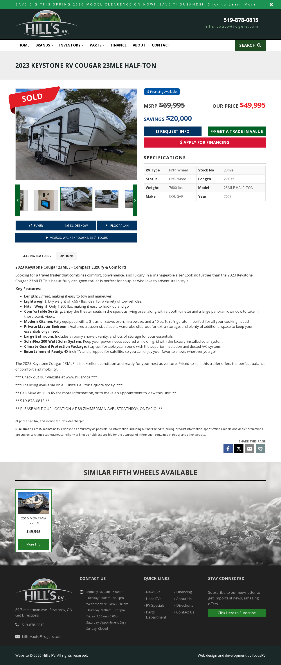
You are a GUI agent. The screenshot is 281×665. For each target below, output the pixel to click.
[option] (76, 134)
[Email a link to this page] (249, 448)
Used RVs (153, 598)
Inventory (70, 45)
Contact (161, 45)
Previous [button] (17, 200)
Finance (119, 45)
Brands (43, 45)
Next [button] (135, 200)
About (139, 45)
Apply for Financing (205, 142)
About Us (184, 598)
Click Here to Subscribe (237, 612)
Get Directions (27, 615)
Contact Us (185, 612)
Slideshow (78, 225)
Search (247, 45)
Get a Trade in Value (239, 131)
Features (36, 256)
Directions (184, 605)
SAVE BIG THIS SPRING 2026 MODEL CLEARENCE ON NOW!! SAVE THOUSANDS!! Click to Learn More (140, 4)
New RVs (153, 592)
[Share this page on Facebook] (228, 448)
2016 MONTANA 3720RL (33, 521)
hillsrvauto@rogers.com (231, 26)
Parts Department (156, 615)
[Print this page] (260, 448)
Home (23, 45)
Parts (96, 45)
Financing (184, 592)
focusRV (259, 655)
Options (66, 256)
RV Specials (155, 605)
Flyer (38, 225)
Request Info (174, 131)
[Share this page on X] (238, 448)
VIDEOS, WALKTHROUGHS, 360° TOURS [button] (78, 237)
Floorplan (119, 225)
